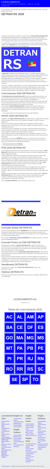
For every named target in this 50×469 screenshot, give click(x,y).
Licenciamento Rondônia (30, 454)
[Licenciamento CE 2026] (20, 327)
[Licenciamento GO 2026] (9, 338)
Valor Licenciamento (5, 433)
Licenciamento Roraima (30, 457)
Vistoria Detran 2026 (5, 442)
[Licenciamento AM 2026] (30, 317)
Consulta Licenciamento (5, 430)
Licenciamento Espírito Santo (18, 435)
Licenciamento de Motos (6, 447)
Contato (3, 457)
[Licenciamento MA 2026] (20, 338)
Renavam (4, 453)
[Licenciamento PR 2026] (20, 358)
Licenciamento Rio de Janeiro (19, 445)
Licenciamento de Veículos (6, 444)
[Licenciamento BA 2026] (9, 327)
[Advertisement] (25, 26)
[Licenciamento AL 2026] (20, 317)
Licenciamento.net (15, 9)
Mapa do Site (5, 455)
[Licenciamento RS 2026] (30, 369)
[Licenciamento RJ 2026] (30, 358)
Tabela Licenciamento (5, 427)
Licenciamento (10, 2)
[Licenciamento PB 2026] (30, 348)
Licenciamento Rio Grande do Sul (19, 422)
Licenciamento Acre (31, 444)
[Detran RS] (20, 213)
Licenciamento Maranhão (42, 431)
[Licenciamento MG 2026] (30, 338)
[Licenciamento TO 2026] (35, 379)
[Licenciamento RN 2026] (40, 358)
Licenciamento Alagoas (42, 422)
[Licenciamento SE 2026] (14, 379)
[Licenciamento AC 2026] (9, 317)
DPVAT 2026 (4, 440)
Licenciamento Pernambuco (42, 438)
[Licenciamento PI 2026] (9, 358)
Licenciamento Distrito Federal (30, 424)
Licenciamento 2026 (5, 421)
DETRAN (23, 9)
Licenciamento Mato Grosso (30, 431)
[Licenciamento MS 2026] (40, 338)
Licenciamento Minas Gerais (18, 439)
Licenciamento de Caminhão (6, 450)
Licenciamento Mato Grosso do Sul (31, 434)
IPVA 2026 (4, 454)
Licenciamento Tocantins (30, 460)
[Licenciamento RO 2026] (9, 369)
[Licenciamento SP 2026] (25, 379)
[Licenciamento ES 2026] (40, 327)
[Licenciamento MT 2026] (9, 348)
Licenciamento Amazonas (30, 449)
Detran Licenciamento (5, 436)
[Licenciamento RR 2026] (20, 369)
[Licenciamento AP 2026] (40, 317)
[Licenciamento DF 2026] (30, 327)
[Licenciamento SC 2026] (40, 369)
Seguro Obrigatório (6, 438)
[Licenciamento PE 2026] (40, 348)
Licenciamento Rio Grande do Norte (43, 444)
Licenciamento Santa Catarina (18, 425)
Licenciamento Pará (31, 452)
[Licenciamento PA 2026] (20, 348)
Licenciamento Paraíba (42, 435)
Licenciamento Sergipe (42, 448)
